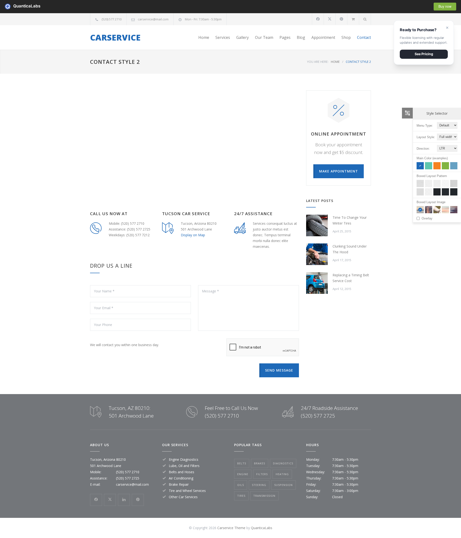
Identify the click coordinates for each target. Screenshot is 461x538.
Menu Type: (425, 125)
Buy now (444, 6)
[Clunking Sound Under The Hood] (317, 254)
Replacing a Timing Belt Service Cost (351, 278)
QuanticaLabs (16, 6)
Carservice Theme (231, 528)
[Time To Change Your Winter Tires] (317, 225)
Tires (241, 495)
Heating (282, 474)
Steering (259, 485)
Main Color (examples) (432, 158)
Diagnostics (283, 463)
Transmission (264, 495)
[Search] (365, 19)
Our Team (264, 37)
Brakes (259, 463)
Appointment (323, 37)
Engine (242, 474)
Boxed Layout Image (431, 202)
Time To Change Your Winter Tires (350, 220)
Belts (241, 463)
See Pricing (424, 54)
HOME (335, 61)
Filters (262, 474)
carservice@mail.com (153, 19)
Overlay (427, 218)
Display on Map (193, 235)
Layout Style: (426, 137)
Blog (301, 37)
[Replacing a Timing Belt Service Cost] (317, 283)
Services (222, 37)
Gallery (242, 37)
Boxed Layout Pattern (432, 175)
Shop (346, 37)
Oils (240, 485)
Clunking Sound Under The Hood (350, 249)
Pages (285, 37)
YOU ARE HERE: (317, 61)
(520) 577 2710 (111, 19)
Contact (364, 37)
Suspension (283, 485)
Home (203, 37)
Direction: (423, 148)
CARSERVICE (115, 37)
